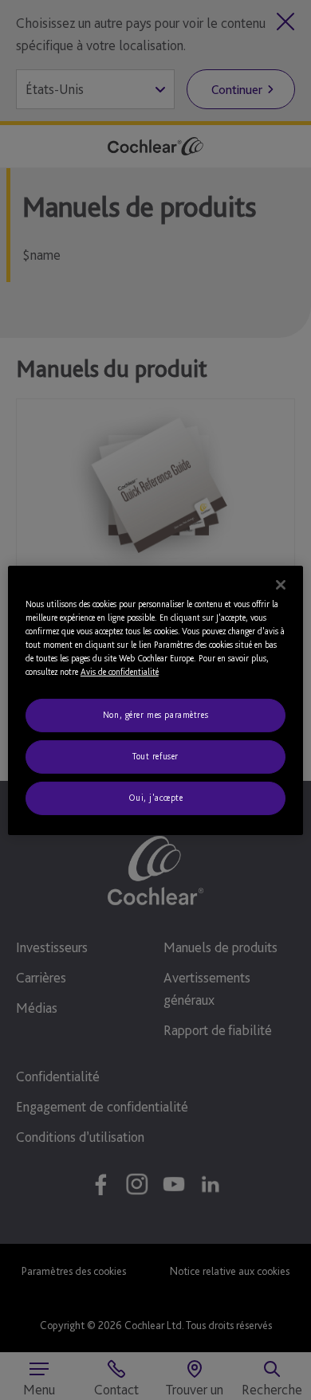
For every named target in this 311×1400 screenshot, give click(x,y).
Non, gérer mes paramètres (155, 714)
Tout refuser (155, 756)
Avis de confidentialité (120, 671)
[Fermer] (280, 584)
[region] (156, 699)
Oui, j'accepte (155, 797)
